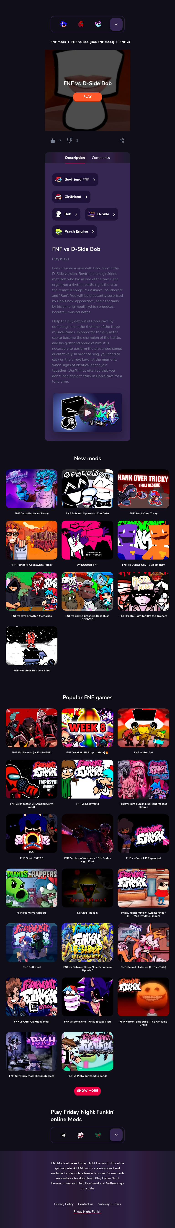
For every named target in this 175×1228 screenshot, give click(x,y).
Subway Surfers (109, 1204)
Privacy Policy (64, 1204)
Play (87, 97)
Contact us (85, 1204)
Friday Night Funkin (87, 1212)
